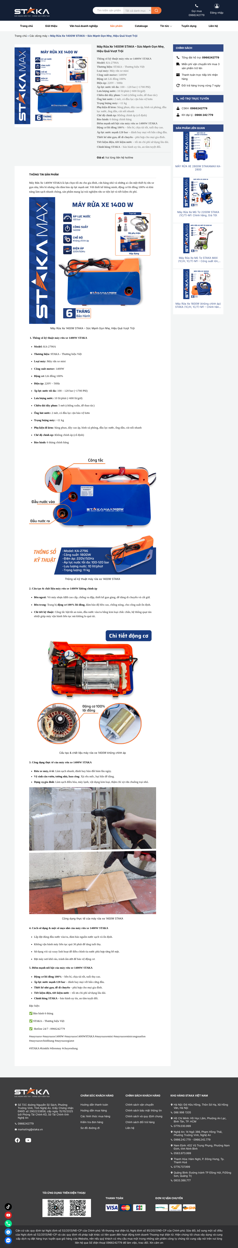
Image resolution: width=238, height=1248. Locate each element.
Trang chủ (26, 26)
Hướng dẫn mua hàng (93, 1110)
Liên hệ (213, 26)
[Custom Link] (8, 1215)
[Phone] (8, 1223)
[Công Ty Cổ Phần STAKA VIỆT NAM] (32, 12)
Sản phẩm (116, 26)
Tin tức (164, 26)
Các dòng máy (38, 35)
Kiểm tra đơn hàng (91, 1122)
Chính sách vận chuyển (139, 1104)
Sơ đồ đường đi (90, 1128)
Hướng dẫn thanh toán (94, 1104)
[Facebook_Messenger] (8, 1232)
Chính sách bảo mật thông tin (143, 1110)
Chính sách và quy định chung (143, 1116)
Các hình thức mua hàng (95, 1116)
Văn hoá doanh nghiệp (84, 26)
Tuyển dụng (188, 26)
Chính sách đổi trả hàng (140, 1122)
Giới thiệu (51, 26)
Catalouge (141, 26)
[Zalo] (8, 1240)
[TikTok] (8, 1206)
